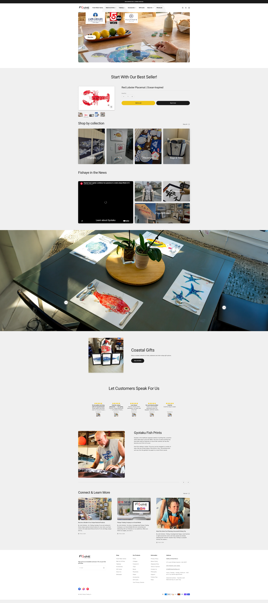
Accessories (131, 7)
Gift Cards (141, 7)
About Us (149, 7)
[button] (133, 418)
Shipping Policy (155, 564)
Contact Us (154, 569)
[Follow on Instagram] (83, 589)
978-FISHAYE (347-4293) (173, 565)
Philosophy (154, 571)
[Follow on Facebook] (79, 589)
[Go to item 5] (102, 114)
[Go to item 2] (86, 115)
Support (153, 574)
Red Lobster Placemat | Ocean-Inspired (142, 87)
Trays (134, 566)
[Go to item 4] (97, 114)
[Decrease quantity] (124, 96)
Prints (134, 558)
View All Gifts (137, 360)
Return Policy (154, 561)
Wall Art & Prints (110, 7)
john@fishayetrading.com (173, 569)
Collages (135, 561)
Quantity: (124, 93)
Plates (134, 574)
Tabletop (121, 7)
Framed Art (136, 564)
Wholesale (159, 7)
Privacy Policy (154, 558)
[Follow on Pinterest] (87, 589)
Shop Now (90, 37)
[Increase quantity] (132, 96)
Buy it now (173, 103)
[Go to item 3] (91, 115)
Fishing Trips (154, 577)
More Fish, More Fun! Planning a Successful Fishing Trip (171, 531)
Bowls (134, 569)
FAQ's (152, 579)
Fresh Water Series (97, 7)
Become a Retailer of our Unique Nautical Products (91, 522)
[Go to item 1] (80, 114)
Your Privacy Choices (138, 582)
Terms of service (155, 566)
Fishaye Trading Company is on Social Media (129, 522)
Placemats (135, 571)
